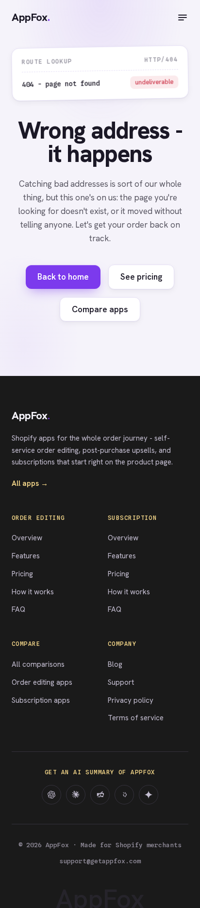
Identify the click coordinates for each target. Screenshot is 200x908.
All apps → (30, 483)
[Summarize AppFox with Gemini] (148, 794)
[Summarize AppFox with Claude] (75, 794)
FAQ (18, 609)
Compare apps (100, 309)
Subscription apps (41, 700)
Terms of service (136, 718)
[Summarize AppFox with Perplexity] (100, 794)
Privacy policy (130, 700)
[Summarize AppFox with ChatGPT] (51, 794)
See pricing (141, 276)
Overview (27, 538)
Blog (115, 664)
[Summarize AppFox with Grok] (124, 794)
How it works (33, 592)
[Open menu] (182, 17)
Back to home (63, 276)
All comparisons (38, 664)
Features (26, 556)
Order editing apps (42, 682)
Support (121, 682)
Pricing (22, 574)
